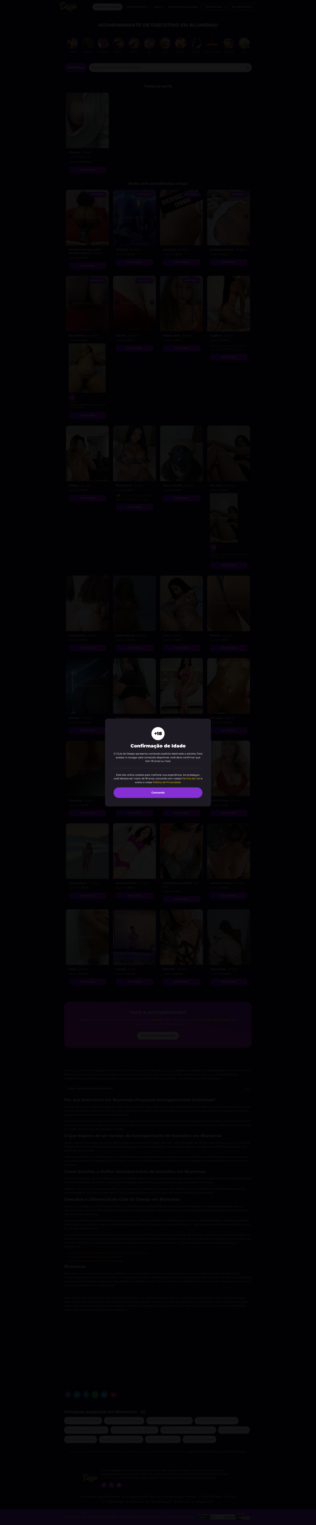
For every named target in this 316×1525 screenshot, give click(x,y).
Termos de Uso (191, 778)
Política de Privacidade (167, 782)
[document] (158, 762)
